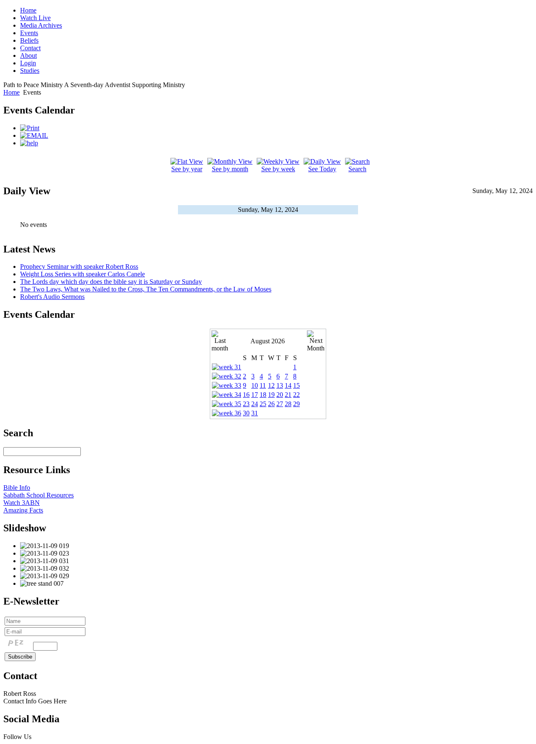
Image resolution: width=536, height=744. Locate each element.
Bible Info (16, 487)
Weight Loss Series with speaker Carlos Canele (82, 274)
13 (279, 385)
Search (357, 168)
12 (271, 385)
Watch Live (35, 17)
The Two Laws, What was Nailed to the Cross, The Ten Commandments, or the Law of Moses (145, 289)
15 (296, 385)
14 (288, 385)
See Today (322, 168)
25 (263, 403)
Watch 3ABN (21, 502)
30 (246, 413)
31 (254, 413)
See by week (278, 168)
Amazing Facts (23, 510)
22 (296, 394)
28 (288, 403)
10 (254, 385)
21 (288, 394)
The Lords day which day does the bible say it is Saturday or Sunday (111, 281)
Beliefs (29, 40)
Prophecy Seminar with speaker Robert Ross (79, 266)
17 (254, 394)
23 (246, 403)
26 (271, 403)
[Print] (29, 127)
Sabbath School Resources (38, 495)
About (28, 55)
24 (254, 403)
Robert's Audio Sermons (52, 296)
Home (28, 10)
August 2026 (267, 341)
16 (246, 394)
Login (28, 63)
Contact (30, 47)
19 (271, 394)
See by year (186, 168)
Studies (29, 70)
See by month (230, 168)
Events (29, 32)
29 (296, 403)
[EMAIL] (34, 135)
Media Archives (41, 25)
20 (279, 394)
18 (263, 394)
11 (263, 385)
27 (279, 403)
